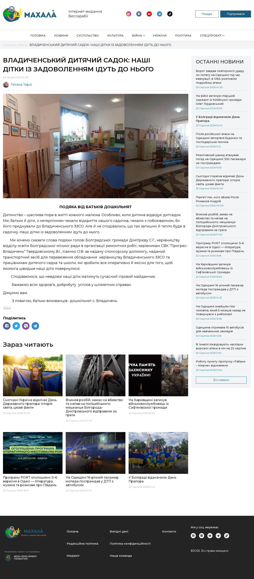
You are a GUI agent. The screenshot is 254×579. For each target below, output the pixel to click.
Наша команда (121, 556)
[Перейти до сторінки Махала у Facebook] (138, 14)
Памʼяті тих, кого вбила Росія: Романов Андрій (217, 199)
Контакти (169, 531)
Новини (61, 35)
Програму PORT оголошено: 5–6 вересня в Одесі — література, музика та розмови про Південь (220, 247)
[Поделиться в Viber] (26, 326)
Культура (115, 35)
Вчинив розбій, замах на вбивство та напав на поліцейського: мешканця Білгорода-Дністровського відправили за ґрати (216, 222)
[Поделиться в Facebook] (7, 326)
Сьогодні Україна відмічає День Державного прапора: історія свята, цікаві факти (220, 180)
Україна (160, 35)
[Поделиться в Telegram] (35, 326)
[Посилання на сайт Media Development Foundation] (21, 557)
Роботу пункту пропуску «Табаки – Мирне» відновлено (220, 363)
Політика (183, 35)
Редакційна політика (82, 543)
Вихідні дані (119, 531)
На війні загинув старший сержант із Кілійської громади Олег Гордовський (218, 100)
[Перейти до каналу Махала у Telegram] (169, 14)
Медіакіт (73, 556)
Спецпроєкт (210, 35)
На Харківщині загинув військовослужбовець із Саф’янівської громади (214, 268)
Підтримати (235, 14)
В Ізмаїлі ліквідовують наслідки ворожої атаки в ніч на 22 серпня (221, 346)
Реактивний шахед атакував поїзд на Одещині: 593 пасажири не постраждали (221, 159)
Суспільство (88, 35)
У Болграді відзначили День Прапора (218, 119)
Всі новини (221, 380)
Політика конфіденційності (130, 543)
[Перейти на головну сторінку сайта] (30, 14)
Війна (137, 35)
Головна (38, 35)
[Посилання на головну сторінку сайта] (34, 532)
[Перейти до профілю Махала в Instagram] (128, 14)
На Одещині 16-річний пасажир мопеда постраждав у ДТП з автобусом (220, 289)
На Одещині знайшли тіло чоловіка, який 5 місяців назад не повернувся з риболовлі (220, 310)
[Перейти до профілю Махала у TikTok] (226, 535)
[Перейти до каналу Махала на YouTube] (159, 14)
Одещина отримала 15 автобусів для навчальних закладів (220, 329)
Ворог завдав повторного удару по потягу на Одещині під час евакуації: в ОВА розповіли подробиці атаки (220, 77)
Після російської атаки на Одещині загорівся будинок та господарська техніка (219, 138)
